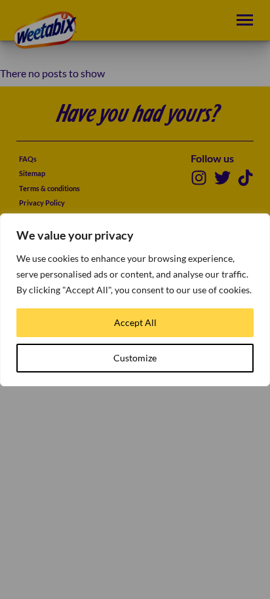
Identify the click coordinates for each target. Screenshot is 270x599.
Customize (135, 357)
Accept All (135, 322)
